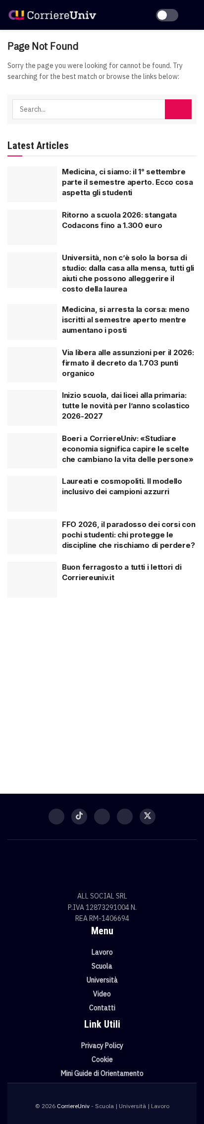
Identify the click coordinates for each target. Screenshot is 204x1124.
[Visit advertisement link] (102, 689)
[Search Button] (178, 109)
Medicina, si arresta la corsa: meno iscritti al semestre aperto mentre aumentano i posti (126, 319)
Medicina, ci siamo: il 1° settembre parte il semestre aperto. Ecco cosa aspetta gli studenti (127, 182)
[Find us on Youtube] (125, 816)
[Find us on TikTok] (79, 816)
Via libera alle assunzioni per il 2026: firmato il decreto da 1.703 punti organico (128, 363)
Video (102, 993)
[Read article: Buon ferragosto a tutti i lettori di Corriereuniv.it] (32, 580)
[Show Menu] (192, 15)
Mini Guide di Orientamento (102, 1073)
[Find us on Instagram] (102, 816)
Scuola (102, 966)
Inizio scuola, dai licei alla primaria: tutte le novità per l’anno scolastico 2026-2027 (126, 405)
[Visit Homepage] (52, 15)
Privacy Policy (102, 1045)
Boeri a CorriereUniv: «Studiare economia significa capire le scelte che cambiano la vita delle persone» (128, 449)
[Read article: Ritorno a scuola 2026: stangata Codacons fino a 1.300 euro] (32, 227)
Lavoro (102, 952)
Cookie (102, 1059)
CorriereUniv (73, 1106)
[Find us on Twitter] (147, 816)
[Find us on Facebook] (56, 816)
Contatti (102, 1007)
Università (102, 979)
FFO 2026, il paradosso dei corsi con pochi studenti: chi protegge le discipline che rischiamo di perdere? (128, 535)
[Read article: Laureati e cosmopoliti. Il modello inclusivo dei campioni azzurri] (32, 494)
